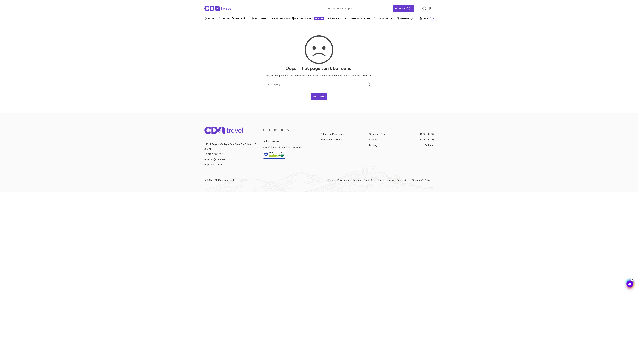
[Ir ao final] (432, 18)
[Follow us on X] (264, 130)
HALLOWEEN (261, 18)
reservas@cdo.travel (215, 159)
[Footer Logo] (223, 130)
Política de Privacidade (332, 134)
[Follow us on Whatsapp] (288, 130)
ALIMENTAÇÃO (407, 18)
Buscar (400, 8)
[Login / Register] (424, 8)
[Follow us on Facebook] (269, 130)
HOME (211, 18)
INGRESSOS (281, 18)
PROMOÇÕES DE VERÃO (234, 18)
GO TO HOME (319, 96)
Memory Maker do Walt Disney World (282, 147)
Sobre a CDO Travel (423, 180)
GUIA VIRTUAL (339, 18)
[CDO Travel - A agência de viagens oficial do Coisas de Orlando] (218, 8)
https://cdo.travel (213, 164)
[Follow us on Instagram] (275, 130)
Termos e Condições (331, 139)
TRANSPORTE (384, 18)
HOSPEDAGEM (362, 18)
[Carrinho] (431, 8)
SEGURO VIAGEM (309, 18)
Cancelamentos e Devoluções (393, 180)
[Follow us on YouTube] (281, 130)
